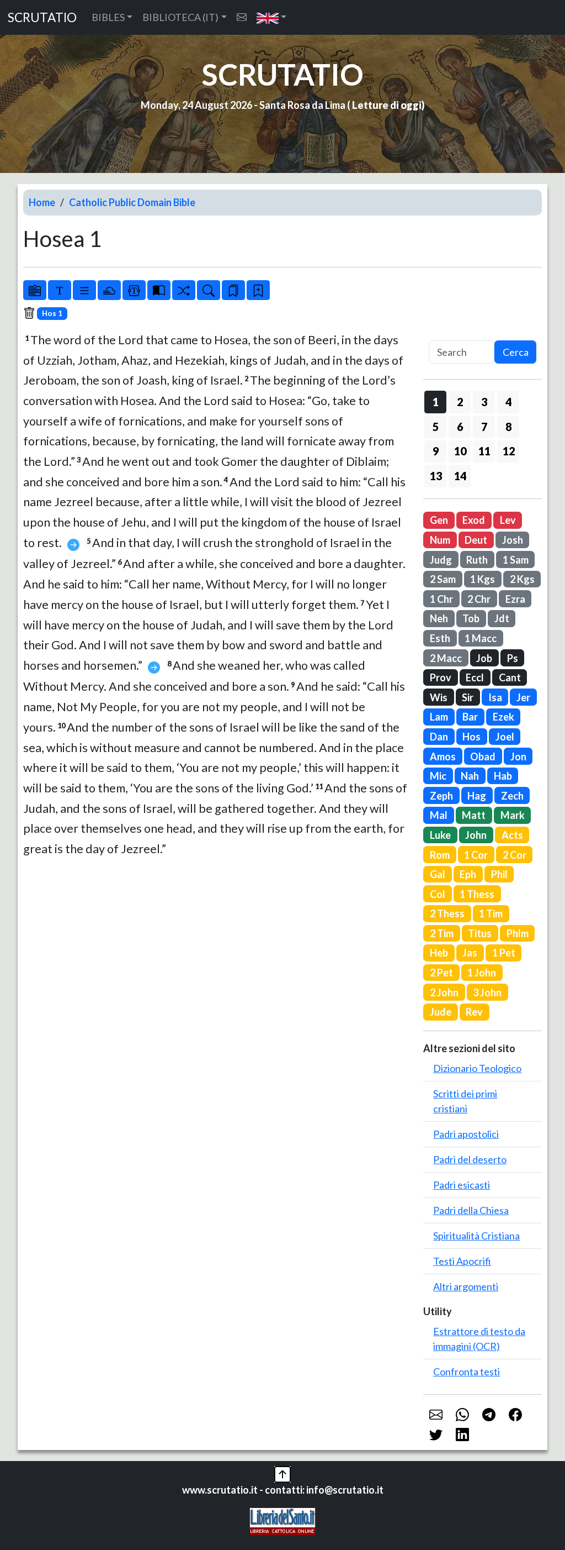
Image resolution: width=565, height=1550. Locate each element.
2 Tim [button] (442, 933)
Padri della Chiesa (471, 1210)
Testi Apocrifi (462, 1261)
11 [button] (484, 451)
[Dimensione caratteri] (59, 290)
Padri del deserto (470, 1159)
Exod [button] (473, 520)
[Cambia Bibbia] (183, 290)
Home (42, 202)
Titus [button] (480, 933)
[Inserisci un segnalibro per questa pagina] (258, 290)
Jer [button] (523, 697)
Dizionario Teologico (477, 1068)
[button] (272, 17)
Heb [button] (439, 953)
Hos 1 (52, 313)
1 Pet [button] (503, 953)
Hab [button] (503, 776)
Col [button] (437, 894)
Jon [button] (518, 756)
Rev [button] (474, 1012)
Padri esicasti (461, 1185)
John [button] (476, 835)
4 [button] (508, 401)
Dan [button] (439, 737)
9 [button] (436, 451)
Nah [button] (470, 776)
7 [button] (484, 426)
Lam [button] (439, 717)
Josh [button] (512, 540)
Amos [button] (443, 756)
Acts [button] (512, 835)
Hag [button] (476, 796)
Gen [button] (439, 520)
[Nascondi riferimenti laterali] (109, 290)
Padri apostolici (466, 1134)
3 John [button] (487, 992)
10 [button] (460, 451)
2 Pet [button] (441, 972)
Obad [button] (482, 756)
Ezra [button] (515, 599)
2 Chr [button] (479, 599)
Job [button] (484, 658)
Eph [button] (468, 874)
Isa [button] (495, 697)
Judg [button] (441, 560)
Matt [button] (474, 815)
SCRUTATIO (42, 17)
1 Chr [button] (441, 599)
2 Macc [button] (446, 658)
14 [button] (460, 475)
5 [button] (436, 426)
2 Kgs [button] (522, 579)
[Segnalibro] (233, 290)
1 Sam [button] (516, 560)
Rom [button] (440, 855)
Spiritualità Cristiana (476, 1236)
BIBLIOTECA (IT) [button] (180, 17)
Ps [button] (512, 658)
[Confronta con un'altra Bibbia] (158, 290)
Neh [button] (439, 618)
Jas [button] (469, 953)
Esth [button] (440, 638)
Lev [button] (508, 520)
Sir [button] (467, 697)
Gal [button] (437, 874)
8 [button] (508, 426)
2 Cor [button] (514, 855)
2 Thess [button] (447, 913)
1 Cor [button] (476, 855)
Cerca (516, 352)
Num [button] (440, 540)
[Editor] (134, 290)
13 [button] (436, 475)
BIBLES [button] (108, 17)
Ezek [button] (503, 717)
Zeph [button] (441, 796)
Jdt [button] (501, 618)
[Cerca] (208, 290)
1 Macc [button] (481, 638)
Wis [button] (438, 697)
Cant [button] (510, 677)
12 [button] (509, 451)
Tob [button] (470, 618)
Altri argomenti (465, 1286)
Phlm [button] (518, 933)
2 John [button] (444, 992)
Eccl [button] (475, 677)
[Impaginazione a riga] (84, 290)
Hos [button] (471, 737)
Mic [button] (438, 776)
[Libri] (34, 290)
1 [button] (436, 401)
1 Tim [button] (491, 913)
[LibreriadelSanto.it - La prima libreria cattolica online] (282, 1520)
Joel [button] (504, 737)
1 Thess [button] (477, 894)
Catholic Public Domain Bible (132, 202)
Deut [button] (476, 540)
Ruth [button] (477, 560)
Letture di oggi (387, 105)
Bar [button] (470, 717)
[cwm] (242, 17)
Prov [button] (440, 677)
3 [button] (484, 401)
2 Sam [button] (443, 579)
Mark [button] (512, 815)
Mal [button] (438, 815)
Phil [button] (499, 874)
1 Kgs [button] (482, 579)
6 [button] (460, 426)
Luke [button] (440, 835)
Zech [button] (512, 796)
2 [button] (460, 401)
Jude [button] (440, 1012)
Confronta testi (466, 1371)
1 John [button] (481, 972)
